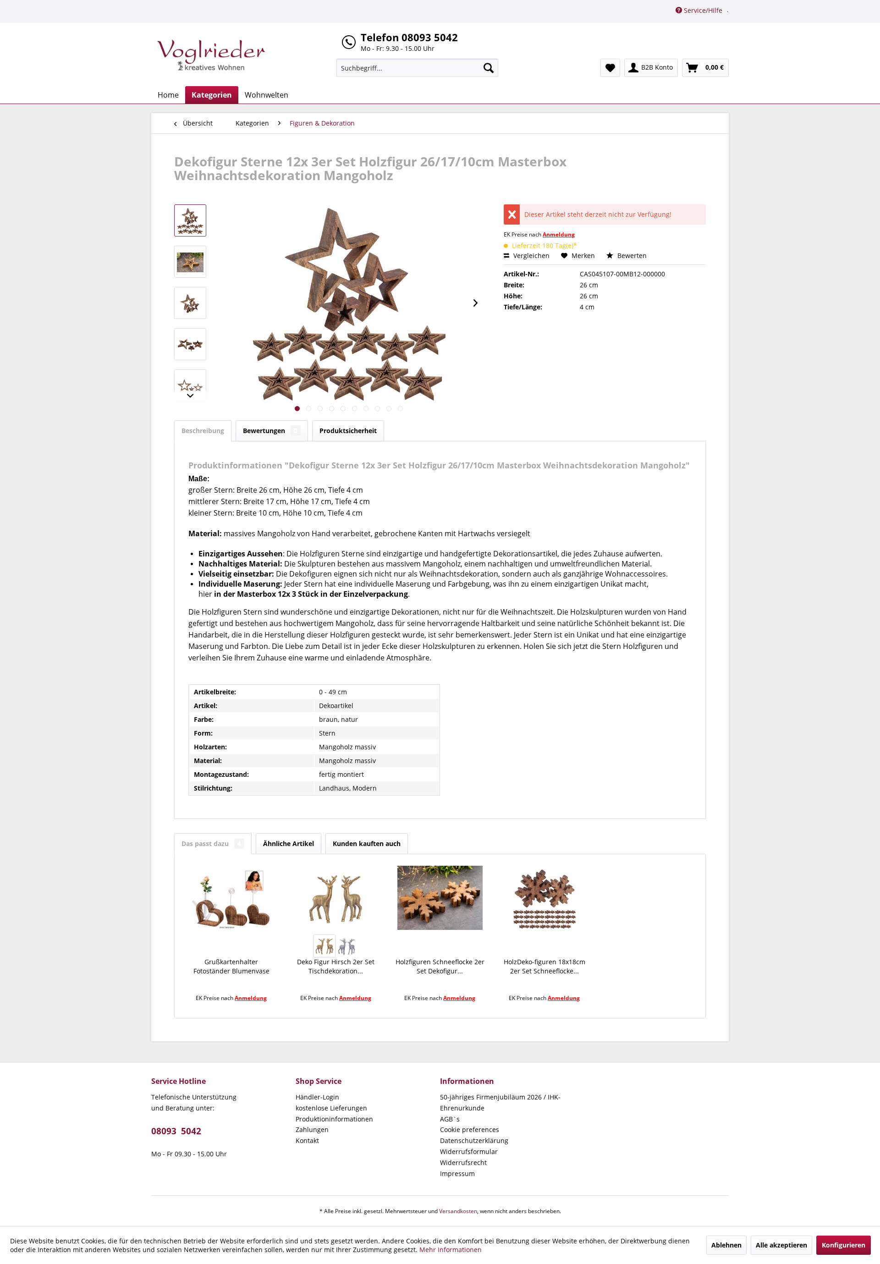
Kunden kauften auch (367, 843)
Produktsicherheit (348, 430)
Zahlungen (312, 1129)
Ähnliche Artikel (288, 843)
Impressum (457, 1173)
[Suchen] (488, 68)
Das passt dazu (211, 843)
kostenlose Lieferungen (331, 1108)
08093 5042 (176, 1131)
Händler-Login (317, 1097)
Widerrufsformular (469, 1151)
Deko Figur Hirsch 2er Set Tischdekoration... (335, 966)
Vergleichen (531, 255)
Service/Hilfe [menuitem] (703, 10)
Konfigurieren (843, 1245)
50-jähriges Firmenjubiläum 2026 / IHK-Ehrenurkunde (500, 1102)
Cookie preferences (469, 1129)
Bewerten (631, 255)
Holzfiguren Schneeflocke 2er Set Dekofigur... (440, 966)
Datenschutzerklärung (474, 1140)
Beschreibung (203, 430)
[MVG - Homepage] (211, 55)
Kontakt (307, 1140)
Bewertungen (270, 430)
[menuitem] (417, 68)
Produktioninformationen (334, 1119)
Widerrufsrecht (463, 1162)
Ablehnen (726, 1245)
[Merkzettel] (610, 68)
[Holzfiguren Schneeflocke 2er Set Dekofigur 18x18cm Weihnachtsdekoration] (440, 898)
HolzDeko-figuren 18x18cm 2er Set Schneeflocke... (544, 966)
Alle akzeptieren (781, 1245)
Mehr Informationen (450, 1249)
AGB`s (450, 1119)
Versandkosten (458, 1211)
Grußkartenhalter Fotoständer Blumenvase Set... (231, 966)
